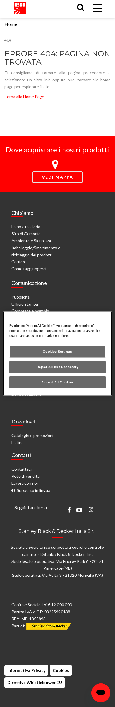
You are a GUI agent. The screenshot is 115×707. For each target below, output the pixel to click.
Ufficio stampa (25, 303)
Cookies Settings (57, 351)
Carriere (19, 261)
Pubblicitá (21, 296)
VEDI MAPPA (57, 176)
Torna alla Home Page (24, 96)
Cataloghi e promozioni (32, 435)
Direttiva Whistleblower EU (34, 682)
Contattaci (22, 469)
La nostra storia (26, 226)
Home (10, 24)
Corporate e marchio (30, 310)
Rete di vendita (26, 476)
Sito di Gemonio (26, 233)
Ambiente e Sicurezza (31, 240)
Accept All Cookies (57, 382)
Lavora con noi (25, 483)
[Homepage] (20, 6)
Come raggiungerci (29, 268)
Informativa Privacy (26, 670)
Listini (17, 442)
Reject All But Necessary (58, 366)
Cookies (61, 670)
